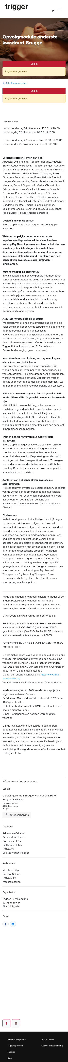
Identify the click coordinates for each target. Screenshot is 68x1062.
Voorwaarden (47, 1039)
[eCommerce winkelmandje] (53, 10)
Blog (9, 1058)
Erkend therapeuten (16, 1039)
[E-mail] (13, 924)
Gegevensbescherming (52, 1045)
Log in (34, 64)
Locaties (11, 1051)
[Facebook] (5, 924)
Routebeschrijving (18, 815)
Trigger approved (15, 1045)
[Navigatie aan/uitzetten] (59, 8)
